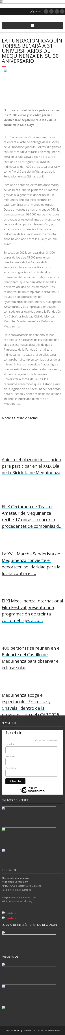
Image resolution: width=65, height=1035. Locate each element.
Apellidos (10, 768)
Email (9, 744)
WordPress (54, 1030)
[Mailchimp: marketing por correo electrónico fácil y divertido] (32, 792)
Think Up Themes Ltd (24, 1030)
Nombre (10, 756)
